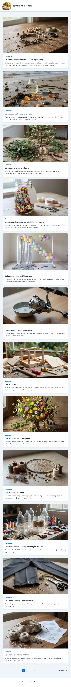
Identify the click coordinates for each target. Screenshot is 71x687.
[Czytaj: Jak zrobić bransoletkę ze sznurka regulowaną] (35, 35)
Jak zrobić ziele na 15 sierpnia (17, 438)
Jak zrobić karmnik (12, 384)
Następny (63, 670)
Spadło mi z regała (22, 5)
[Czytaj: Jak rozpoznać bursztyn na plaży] (35, 89)
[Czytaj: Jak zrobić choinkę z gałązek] (35, 143)
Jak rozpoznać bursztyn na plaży (18, 114)
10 (35, 670)
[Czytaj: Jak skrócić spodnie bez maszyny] (35, 576)
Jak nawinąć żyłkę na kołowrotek (18, 330)
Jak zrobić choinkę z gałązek (17, 168)
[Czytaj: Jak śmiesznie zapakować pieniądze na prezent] (35, 197)
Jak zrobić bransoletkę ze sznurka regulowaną (24, 60)
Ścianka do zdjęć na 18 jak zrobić (18, 276)
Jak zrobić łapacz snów (14, 493)
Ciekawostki (8, 56)
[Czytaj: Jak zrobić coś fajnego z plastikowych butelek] (35, 522)
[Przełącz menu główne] (67, 6)
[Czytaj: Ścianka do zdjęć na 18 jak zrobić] (35, 251)
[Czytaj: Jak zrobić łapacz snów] (35, 468)
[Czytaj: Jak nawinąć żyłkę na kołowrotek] (35, 305)
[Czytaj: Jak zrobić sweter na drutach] (35, 630)
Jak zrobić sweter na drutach (17, 655)
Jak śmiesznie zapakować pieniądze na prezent (24, 222)
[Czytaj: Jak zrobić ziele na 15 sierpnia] (35, 414)
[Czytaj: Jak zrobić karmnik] (35, 359)
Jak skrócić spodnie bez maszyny (19, 601)
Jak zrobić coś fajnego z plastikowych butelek (24, 547)
